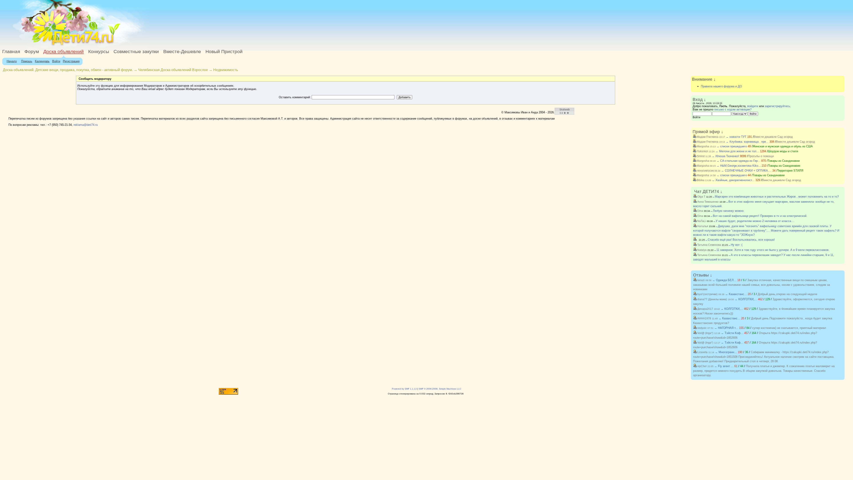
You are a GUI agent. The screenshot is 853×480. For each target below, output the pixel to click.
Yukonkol (702, 151)
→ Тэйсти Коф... (732, 333)
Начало (12, 61)
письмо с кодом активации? (732, 109)
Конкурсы (98, 51)
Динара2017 (705, 308)
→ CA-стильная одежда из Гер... (738, 160)
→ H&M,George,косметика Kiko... (738, 165)
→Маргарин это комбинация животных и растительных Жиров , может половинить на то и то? (775, 196)
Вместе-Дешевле (182, 51)
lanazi (701, 280)
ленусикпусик (705, 170)
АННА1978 (704, 318)
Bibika (700, 180)
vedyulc (702, 328)
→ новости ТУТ (736, 136)
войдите (752, 106)
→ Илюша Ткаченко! (725, 156)
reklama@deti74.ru (86, 124)
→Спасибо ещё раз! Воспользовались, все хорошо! (740, 239)
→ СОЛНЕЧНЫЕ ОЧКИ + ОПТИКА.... (746, 170)
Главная (11, 51)
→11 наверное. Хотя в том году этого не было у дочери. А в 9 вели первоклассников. (771, 250)
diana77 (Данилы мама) (712, 299)
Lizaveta (702, 352)
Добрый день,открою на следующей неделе (787, 294)
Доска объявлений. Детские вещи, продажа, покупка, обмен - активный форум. (68, 70)
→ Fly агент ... (723, 366)
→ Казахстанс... (736, 294)
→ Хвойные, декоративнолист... (733, 180)
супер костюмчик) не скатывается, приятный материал (789, 328)
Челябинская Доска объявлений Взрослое (173, 70)
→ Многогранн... (726, 352)
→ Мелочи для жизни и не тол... (737, 151)
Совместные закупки (136, 51)
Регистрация (71, 61)
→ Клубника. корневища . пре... (747, 141)
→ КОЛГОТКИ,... (746, 299)
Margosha (702, 146)
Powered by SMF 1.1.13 (404, 389)
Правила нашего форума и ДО (721, 86)
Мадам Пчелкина (707, 136)
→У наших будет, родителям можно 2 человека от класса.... (754, 221)
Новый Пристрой (224, 51)
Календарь (42, 61)
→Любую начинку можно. (727, 210)
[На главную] (41, 45)
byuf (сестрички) (707, 294)
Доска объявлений (63, 51)
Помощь (26, 61)
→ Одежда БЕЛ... (724, 280)
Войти (56, 61)
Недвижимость (225, 70)
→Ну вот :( (735, 244)
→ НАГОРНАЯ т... (726, 328)
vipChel (702, 366)
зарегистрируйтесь (777, 106)
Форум (31, 51)
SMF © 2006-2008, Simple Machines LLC (440, 389)
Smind (700, 156)
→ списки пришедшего (731, 146)
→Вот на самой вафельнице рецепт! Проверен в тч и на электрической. (758, 216)
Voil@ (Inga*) (705, 333)
